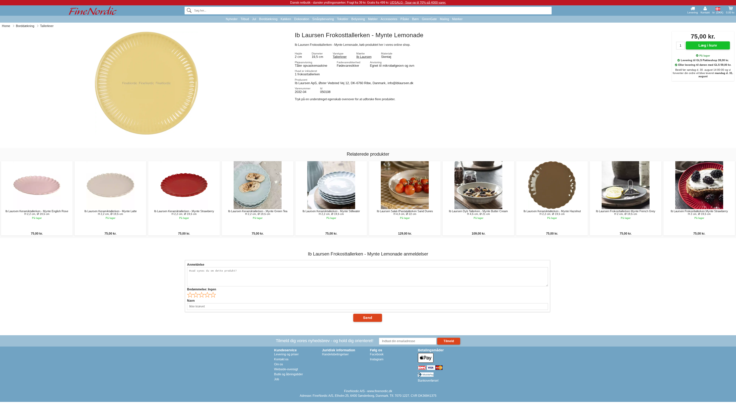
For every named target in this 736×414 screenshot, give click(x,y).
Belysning (358, 19)
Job (276, 379)
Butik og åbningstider (288, 374)
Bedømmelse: (201, 289)
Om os (278, 364)
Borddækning (268, 19)
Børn (415, 19)
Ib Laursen (363, 57)
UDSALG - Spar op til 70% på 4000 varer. (418, 2)
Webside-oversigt (286, 369)
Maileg (444, 19)
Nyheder (231, 19)
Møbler (373, 19)
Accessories (389, 19)
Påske (404, 19)
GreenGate (429, 19)
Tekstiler (342, 19)
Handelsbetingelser (335, 354)
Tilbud (245, 19)
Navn (191, 300)
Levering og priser (286, 354)
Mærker (457, 19)
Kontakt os (281, 359)
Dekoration (301, 19)
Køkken (286, 19)
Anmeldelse (195, 264)
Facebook (377, 354)
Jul (254, 19)
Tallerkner (340, 57)
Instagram (376, 359)
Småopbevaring (323, 19)
